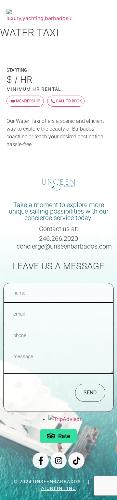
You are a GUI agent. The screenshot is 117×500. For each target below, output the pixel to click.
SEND (90, 393)
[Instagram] (58, 460)
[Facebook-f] (40, 460)
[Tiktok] (76, 460)
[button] (106, 10)
